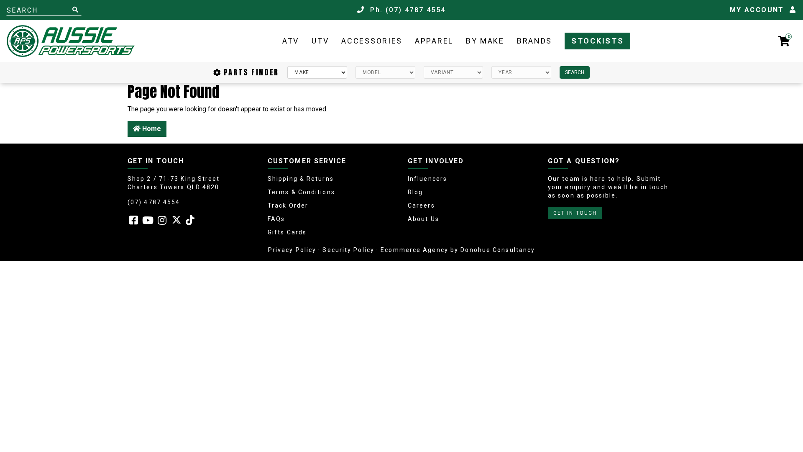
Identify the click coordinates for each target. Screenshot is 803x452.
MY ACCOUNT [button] (760, 10)
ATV (290, 40)
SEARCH (574, 72)
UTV (320, 40)
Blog (415, 192)
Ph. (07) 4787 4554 (407, 10)
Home (151, 129)
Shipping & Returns (301, 178)
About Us (423, 219)
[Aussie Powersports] (71, 41)
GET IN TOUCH (575, 213)
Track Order (288, 205)
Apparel (434, 40)
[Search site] (75, 10)
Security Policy (348, 250)
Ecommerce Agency (414, 250)
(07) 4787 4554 (154, 202)
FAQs (276, 219)
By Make (485, 40)
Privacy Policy (292, 250)
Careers (421, 205)
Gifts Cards (287, 232)
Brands (534, 40)
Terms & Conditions (301, 192)
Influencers (427, 178)
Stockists (597, 40)
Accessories (371, 40)
